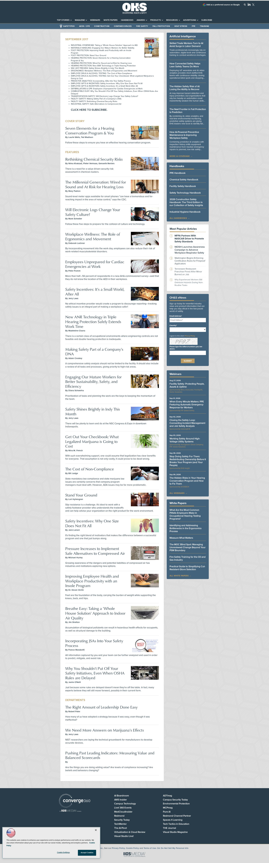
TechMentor (120, 823)
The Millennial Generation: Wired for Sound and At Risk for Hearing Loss (95, 184)
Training (204, 26)
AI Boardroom (121, 795)
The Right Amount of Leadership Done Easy (101, 707)
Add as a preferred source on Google (223, 5)
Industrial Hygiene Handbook (185, 211)
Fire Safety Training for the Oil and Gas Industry (188, 558)
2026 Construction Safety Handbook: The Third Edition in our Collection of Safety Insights (186, 202)
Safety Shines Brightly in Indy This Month (92, 411)
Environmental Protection (176, 803)
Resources (172, 20)
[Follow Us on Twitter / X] (253, 5)
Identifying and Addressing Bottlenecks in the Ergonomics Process (185, 528)
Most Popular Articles (183, 229)
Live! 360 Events (123, 807)
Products (155, 20)
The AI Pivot (120, 828)
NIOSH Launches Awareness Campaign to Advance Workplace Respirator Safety (190, 249)
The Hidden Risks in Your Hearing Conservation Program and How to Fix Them (187, 480)
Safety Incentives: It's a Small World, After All (94, 291)
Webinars (95, 20)
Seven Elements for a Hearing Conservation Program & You (89, 130)
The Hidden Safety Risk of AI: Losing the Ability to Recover (185, 88)
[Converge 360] (74, 801)
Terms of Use (150, 848)
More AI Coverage (180, 156)
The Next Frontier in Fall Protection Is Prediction (188, 111)
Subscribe (206, 20)
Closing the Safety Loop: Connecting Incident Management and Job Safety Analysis (187, 423)
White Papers (111, 20)
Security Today (122, 819)
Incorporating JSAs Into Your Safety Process (94, 643)
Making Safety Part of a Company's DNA (94, 351)
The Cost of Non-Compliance (89, 469)
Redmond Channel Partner (177, 815)
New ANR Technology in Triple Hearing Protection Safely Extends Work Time (93, 321)
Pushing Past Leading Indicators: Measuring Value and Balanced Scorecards (109, 755)
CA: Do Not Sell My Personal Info (172, 848)
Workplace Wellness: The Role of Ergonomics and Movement (92, 236)
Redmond (119, 815)
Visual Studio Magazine (175, 832)
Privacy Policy (190, 336)
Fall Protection (161, 26)
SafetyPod (69, 26)
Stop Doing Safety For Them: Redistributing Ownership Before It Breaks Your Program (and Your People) (188, 461)
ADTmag (167, 795)
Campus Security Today (175, 799)
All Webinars (177, 493)
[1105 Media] (70, 811)
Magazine (80, 20)
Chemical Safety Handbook (184, 179)
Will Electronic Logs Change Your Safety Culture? (92, 212)
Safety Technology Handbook (185, 192)
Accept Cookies (87, 853)
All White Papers (179, 575)
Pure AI (167, 811)
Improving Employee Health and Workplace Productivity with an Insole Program (92, 580)
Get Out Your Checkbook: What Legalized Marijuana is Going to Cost (92, 441)
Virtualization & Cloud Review (129, 832)
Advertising (189, 20)
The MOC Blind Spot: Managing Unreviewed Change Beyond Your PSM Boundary (188, 547)
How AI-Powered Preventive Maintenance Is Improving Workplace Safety (184, 135)
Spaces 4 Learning (172, 819)
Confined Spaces (123, 26)
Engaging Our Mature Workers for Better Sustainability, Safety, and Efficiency (93, 381)
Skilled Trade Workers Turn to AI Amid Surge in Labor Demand (186, 45)
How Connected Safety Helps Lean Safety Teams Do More (185, 65)
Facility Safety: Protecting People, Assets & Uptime (187, 385)
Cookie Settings (63, 852)
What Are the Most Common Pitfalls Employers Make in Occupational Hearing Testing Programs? (185, 514)
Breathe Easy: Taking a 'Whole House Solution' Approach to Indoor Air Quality (95, 613)
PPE (193, 26)
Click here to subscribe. (89, 110)
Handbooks (127, 20)
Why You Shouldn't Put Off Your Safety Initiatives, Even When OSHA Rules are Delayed (95, 673)
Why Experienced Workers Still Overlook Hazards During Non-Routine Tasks (189, 282)
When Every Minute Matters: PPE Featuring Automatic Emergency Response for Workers (187, 404)
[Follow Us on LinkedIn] (249, 4)
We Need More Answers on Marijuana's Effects (104, 730)
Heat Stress (180, 26)
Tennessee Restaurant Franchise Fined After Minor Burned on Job (188, 271)
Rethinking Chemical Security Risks (94, 159)
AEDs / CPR (84, 26)
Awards (141, 20)
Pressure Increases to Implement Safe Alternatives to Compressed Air (95, 551)
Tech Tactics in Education (176, 823)
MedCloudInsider (123, 811)
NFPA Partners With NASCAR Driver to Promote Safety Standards (189, 238)
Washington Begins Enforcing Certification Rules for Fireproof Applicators (190, 261)
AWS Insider (120, 799)
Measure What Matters (181, 537)
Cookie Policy (132, 848)
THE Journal (169, 828)
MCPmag (168, 807)
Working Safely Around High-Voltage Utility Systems (185, 440)
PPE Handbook (177, 173)
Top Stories (63, 20)
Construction (101, 26)
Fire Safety (142, 26)
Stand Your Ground (81, 495)
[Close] (96, 830)
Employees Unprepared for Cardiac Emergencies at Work (94, 264)
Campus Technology (125, 803)
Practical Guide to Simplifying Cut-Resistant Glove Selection (187, 568)
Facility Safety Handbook (183, 186)
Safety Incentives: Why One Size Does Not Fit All (92, 523)
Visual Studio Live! (124, 836)
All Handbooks (178, 218)
